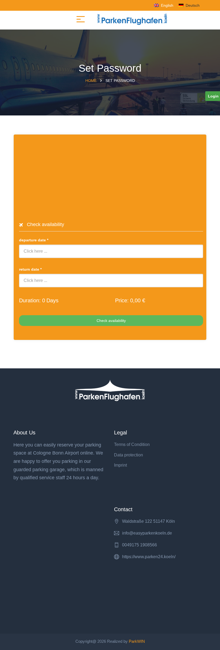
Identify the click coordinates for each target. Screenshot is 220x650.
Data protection (128, 455)
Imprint (120, 465)
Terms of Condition (132, 444)
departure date (33, 240)
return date (30, 269)
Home (91, 80)
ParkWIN (137, 641)
